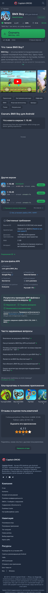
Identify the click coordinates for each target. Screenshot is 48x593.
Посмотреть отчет (15, 314)
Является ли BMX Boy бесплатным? (16, 359)
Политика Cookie (7, 508)
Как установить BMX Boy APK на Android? (19, 343)
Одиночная (7, 98)
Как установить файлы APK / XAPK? (24, 213)
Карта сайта (6, 539)
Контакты (5, 491)
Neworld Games (17, 17)
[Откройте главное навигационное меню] (3, 3)
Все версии (38, 208)
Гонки (5, 107)
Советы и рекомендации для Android (14, 554)
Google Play (6, 275)
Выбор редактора (7, 536)
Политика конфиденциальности (12, 498)
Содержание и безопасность (11, 505)
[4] (26, 431)
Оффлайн (39, 98)
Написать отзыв (23, 448)
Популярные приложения (10, 526)
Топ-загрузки (6, 529)
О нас (4, 488)
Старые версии (35, 40)
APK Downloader (7, 561)
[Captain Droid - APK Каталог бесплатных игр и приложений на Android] (23, 3)
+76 (29, 288)
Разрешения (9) (7, 254)
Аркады (33, 103)
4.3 (17, 23)
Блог (3, 567)
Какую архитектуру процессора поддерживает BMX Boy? (21, 369)
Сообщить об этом (8, 380)
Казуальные (16, 107)
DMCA (4, 501)
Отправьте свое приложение (11, 564)
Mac (3, 571)
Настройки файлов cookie (10, 512)
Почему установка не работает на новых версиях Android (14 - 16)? (22, 349)
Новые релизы (6, 533)
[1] (16, 431)
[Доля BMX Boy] (43, 8)
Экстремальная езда (23, 98)
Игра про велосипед (18, 103)
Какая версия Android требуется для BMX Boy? (21, 354)
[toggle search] (43, 3)
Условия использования (10, 495)
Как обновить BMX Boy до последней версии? (20, 364)
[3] (23, 431)
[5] (29, 431)
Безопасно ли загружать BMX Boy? (16, 338)
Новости (8, 567)
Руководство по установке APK (12, 551)
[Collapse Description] (23, 63)
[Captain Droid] (13, 460)
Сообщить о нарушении (15, 501)
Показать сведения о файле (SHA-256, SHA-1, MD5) (20, 321)
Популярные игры (8, 523)
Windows (12, 571)
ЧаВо (3, 557)
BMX (4, 103)
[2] (20, 431)
